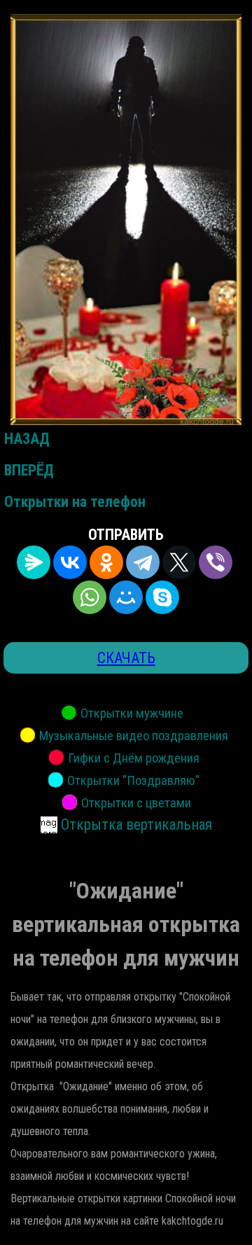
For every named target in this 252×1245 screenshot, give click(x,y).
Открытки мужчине (131, 713)
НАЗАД (27, 438)
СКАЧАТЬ (126, 658)
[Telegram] (143, 562)
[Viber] (215, 562)
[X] (179, 562)
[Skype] (162, 597)
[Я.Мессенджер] (33, 562)
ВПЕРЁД (29, 470)
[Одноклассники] (106, 562)
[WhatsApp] (89, 597)
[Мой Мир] (126, 597)
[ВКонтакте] (70, 562)
